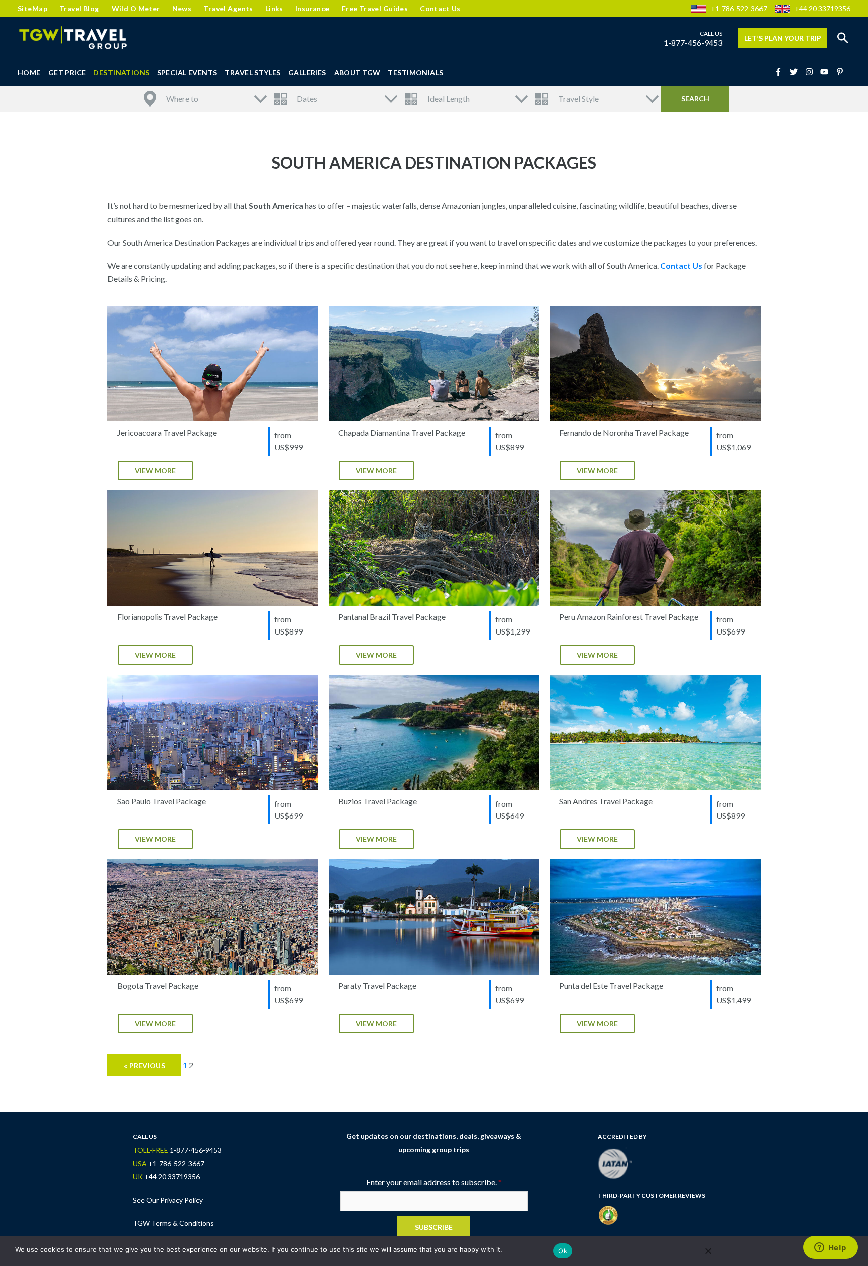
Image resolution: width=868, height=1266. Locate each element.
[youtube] (827, 72)
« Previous (144, 1065)
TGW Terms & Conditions (173, 1223)
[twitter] (797, 72)
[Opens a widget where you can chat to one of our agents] (830, 1248)
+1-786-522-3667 (739, 8)
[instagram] (812, 72)
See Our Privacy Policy (168, 1200)
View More (155, 470)
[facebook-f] (781, 72)
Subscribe (434, 1227)
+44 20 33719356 (822, 8)
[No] (708, 1251)
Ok (562, 1251)
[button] (842, 38)
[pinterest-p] (841, 72)
